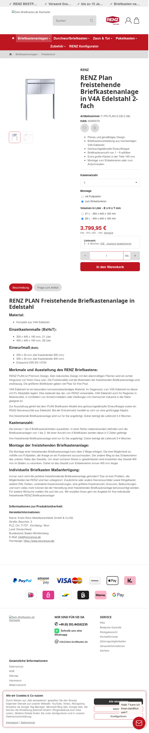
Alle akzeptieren (118, 701)
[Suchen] (91, 20)
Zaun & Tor (101, 38)
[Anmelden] (128, 20)
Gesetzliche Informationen (28, 660)
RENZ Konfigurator (84, 46)
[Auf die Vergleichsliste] (94, 128)
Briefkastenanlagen (33, 38)
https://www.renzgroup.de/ (39, 541)
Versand (108, 232)
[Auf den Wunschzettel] (84, 128)
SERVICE (106, 617)
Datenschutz (28, 722)
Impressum (12, 722)
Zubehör (56, 46)
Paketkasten (125, 38)
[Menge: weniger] (85, 255)
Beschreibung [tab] (21, 287)
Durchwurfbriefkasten (70, 38)
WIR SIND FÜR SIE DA (69, 617)
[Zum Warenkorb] (136, 20)
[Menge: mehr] (135, 255)
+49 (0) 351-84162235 (73, 624)
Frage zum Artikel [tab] (47, 287)
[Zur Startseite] (31, 20)
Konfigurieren (118, 716)
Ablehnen (118, 709)
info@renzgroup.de (29, 537)
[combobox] (110, 182)
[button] (14, 137)
